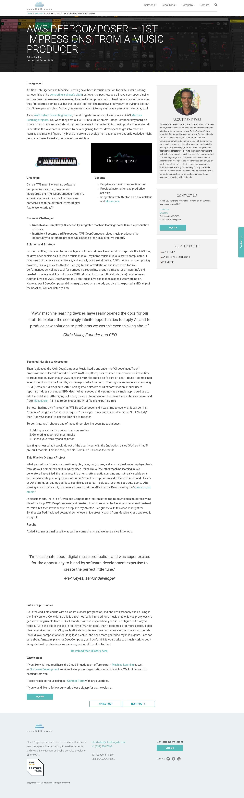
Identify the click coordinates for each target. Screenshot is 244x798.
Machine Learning (123, 664)
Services (149, 5)
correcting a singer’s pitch (66, 94)
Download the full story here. (89, 651)
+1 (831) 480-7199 (102, 746)
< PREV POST (106, 704)
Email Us (164, 212)
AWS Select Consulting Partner (53, 115)
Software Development (44, 669)
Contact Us (164, 209)
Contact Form (76, 680)
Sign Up (40, 696)
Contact (204, 5)
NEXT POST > (138, 704)
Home (30, 13)
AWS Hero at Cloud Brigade (176, 257)
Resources (168, 5)
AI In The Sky (168, 252)
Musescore (112, 201)
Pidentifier (168, 262)
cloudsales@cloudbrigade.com (109, 742)
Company (187, 5)
